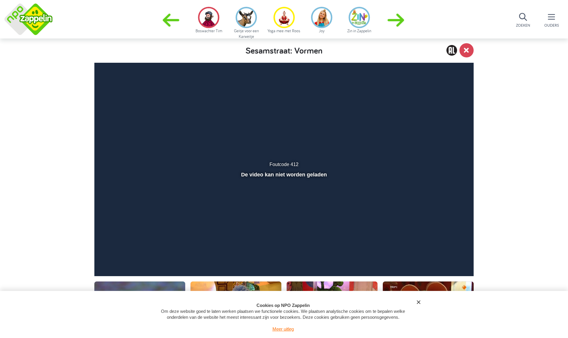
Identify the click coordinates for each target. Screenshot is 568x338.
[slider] (283, 243)
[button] (396, 20)
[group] (208, 19)
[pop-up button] (435, 256)
